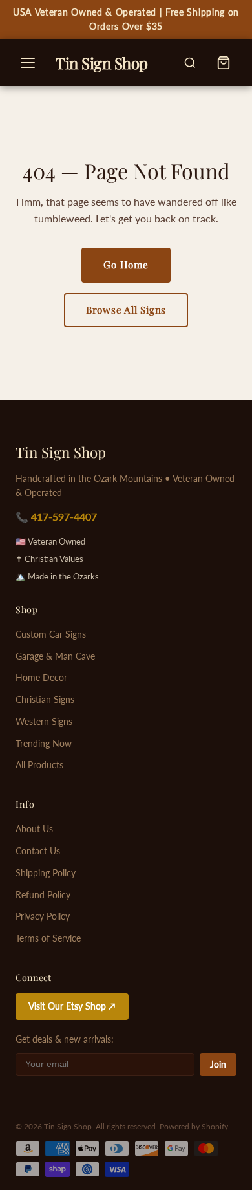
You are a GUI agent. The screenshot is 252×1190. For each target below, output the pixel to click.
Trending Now (44, 744)
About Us (34, 829)
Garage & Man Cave (55, 656)
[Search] (190, 63)
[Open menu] (28, 62)
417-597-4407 (64, 516)
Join (218, 1064)
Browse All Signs (126, 309)
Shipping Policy (46, 873)
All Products (39, 765)
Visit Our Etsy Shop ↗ (72, 1006)
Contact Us (38, 851)
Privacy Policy (43, 916)
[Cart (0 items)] (223, 63)
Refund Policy (43, 895)
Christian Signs (45, 700)
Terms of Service (48, 938)
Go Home (125, 264)
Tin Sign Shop (61, 452)
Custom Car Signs (51, 634)
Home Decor (41, 678)
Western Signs (44, 722)
